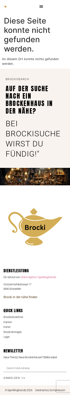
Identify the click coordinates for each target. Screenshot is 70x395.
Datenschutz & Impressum (50, 390)
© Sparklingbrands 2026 (18, 390)
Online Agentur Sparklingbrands (38, 277)
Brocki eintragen (13, 332)
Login (7, 336)
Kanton (8, 322)
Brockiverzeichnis (13, 317)
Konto (7, 326)
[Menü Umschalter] (41, 6)
